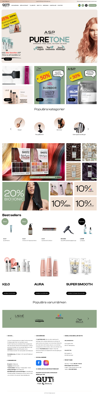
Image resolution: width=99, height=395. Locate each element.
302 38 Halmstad (69, 355)
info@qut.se (15, 364)
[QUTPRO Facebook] (38, 365)
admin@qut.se (20, 369)
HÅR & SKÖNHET (24, 5)
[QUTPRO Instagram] (46, 365)
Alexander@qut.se (25, 375)
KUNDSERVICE (11, 360)
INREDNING (45, 5)
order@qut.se (29, 371)
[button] (10, 129)
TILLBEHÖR (32, 5)
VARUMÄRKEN (15, 5)
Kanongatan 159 (71, 343)
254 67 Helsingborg (69, 345)
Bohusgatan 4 (68, 353)
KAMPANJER (53, 5)
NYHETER (60, 5)
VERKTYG (39, 5)
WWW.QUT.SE (40, 374)
